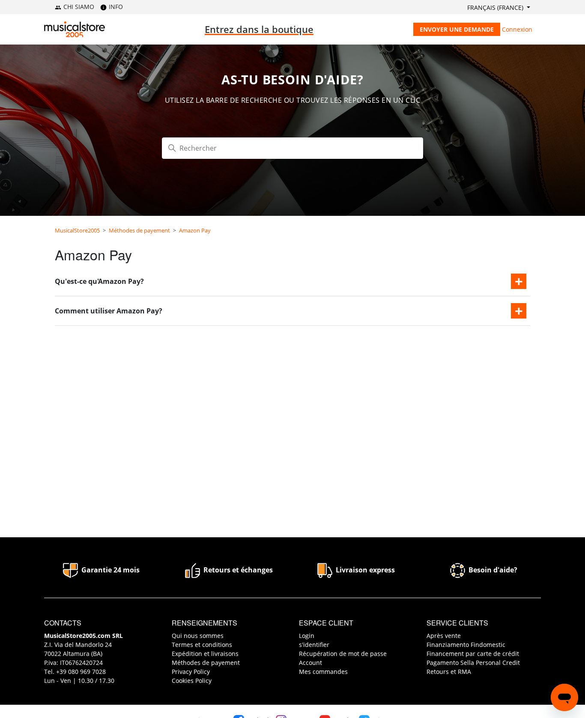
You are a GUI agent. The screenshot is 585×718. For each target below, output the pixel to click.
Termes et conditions (202, 645)
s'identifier (314, 645)
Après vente (444, 636)
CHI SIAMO (78, 7)
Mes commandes (323, 671)
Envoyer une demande (457, 29)
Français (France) (496, 7)
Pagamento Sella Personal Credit (473, 662)
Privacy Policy (191, 671)
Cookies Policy (192, 680)
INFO (115, 7)
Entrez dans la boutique (259, 29)
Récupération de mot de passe (343, 653)
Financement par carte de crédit (473, 653)
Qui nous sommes (198, 636)
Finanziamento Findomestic (466, 645)
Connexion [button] (517, 29)
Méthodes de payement (139, 230)
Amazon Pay (195, 230)
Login (306, 636)
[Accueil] (74, 29)
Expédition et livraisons (205, 653)
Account (310, 662)
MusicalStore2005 (77, 230)
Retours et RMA (449, 671)
